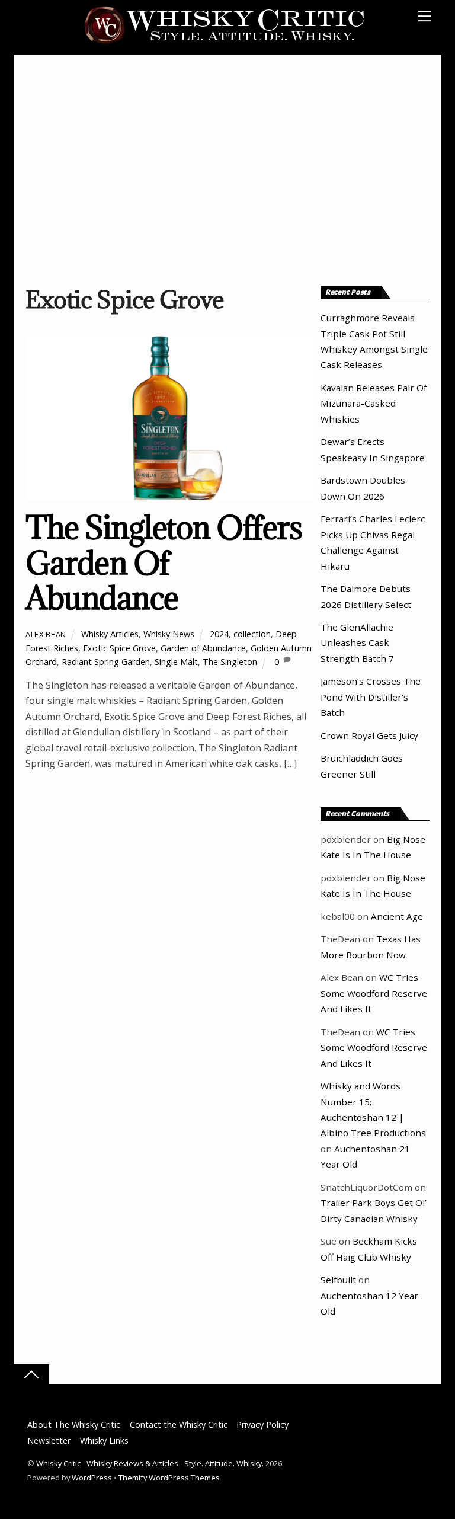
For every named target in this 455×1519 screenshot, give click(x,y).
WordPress (92, 1477)
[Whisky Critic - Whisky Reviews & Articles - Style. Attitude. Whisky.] (225, 42)
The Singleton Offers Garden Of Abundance (163, 562)
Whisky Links (104, 1440)
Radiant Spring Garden (106, 661)
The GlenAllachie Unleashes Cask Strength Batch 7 (357, 642)
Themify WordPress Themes (169, 1477)
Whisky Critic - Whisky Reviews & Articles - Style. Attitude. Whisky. (150, 1463)
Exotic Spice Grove (119, 648)
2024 (219, 633)
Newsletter (49, 1440)
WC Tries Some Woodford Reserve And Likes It (374, 993)
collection (252, 633)
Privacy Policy (262, 1424)
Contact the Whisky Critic (179, 1424)
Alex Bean (45, 634)
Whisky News (168, 633)
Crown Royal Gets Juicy (369, 735)
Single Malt (176, 661)
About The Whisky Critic (73, 1424)
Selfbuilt (338, 1279)
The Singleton (230, 661)
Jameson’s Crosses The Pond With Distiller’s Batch (371, 696)
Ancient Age (397, 916)
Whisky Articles (110, 633)
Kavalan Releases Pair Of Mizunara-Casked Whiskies (374, 403)
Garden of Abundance (203, 648)
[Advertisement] (227, 174)
